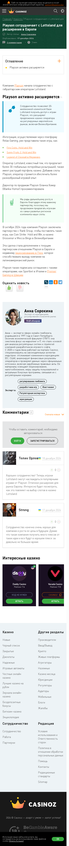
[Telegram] (60, 282)
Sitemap (42, 782)
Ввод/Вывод (45, 645)
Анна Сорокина (28, 34)
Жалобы (43, 708)
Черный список (11, 645)
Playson (18, 85)
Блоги (41, 702)
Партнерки (9, 742)
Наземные (44, 668)
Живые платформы (49, 657)
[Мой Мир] (51, 282)
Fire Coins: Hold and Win (19, 147)
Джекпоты (8, 657)
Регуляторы (45, 685)
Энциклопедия (11, 717)
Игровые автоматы (13, 668)
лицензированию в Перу (29, 253)
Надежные (9, 662)
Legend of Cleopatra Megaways (23, 156)
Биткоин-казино (12, 711)
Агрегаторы (45, 662)
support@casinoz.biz (54, 4)
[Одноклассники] (56, 282)
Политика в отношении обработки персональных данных (50, 751)
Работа (7, 737)
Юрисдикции (45, 679)
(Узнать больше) (16, 841)
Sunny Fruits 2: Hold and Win (21, 152)
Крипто (42, 651)
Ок (58, 839)
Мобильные (44, 696)
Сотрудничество (12, 731)
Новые (6, 639)
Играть (19, 601)
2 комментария (14, 42)
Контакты (43, 766)
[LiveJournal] (46, 282)
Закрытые (8, 651)
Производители (47, 639)
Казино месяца (46, 674)
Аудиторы (43, 691)
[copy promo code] (60, 594)
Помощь (43, 761)
